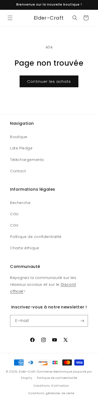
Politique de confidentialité (36, 236)
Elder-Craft (27, 372)
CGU (14, 214)
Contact (18, 171)
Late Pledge (21, 148)
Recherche (20, 202)
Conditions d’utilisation (51, 386)
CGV (14, 225)
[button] (10, 17)
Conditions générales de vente (51, 393)
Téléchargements (27, 159)
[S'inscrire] (82, 321)
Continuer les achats (49, 81)
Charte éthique (24, 248)
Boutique (18, 136)
